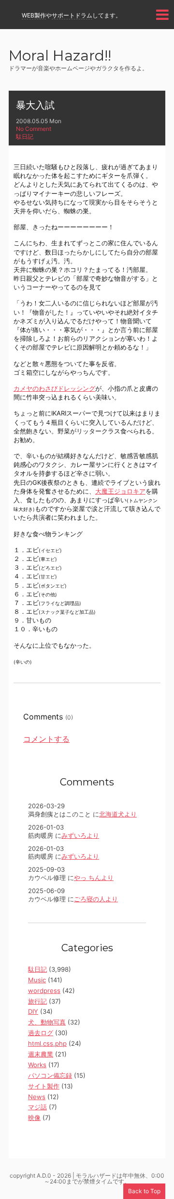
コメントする (46, 739)
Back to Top (144, 1191)
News (36, 1097)
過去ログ (40, 1033)
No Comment (33, 128)
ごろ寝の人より (96, 899)
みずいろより (80, 835)
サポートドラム (72, 15)
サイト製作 (43, 1086)
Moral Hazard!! (60, 56)
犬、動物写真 (47, 1022)
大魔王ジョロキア (120, 491)
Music (37, 980)
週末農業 (40, 1054)
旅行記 (37, 1001)
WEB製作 (34, 15)
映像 (34, 1117)
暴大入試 (35, 105)
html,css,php (47, 1043)
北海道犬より (118, 814)
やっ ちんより (94, 877)
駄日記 (24, 136)
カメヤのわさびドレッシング (54, 388)
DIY (33, 1011)
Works (37, 1065)
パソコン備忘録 (50, 1075)
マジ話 (37, 1107)
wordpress (44, 990)
